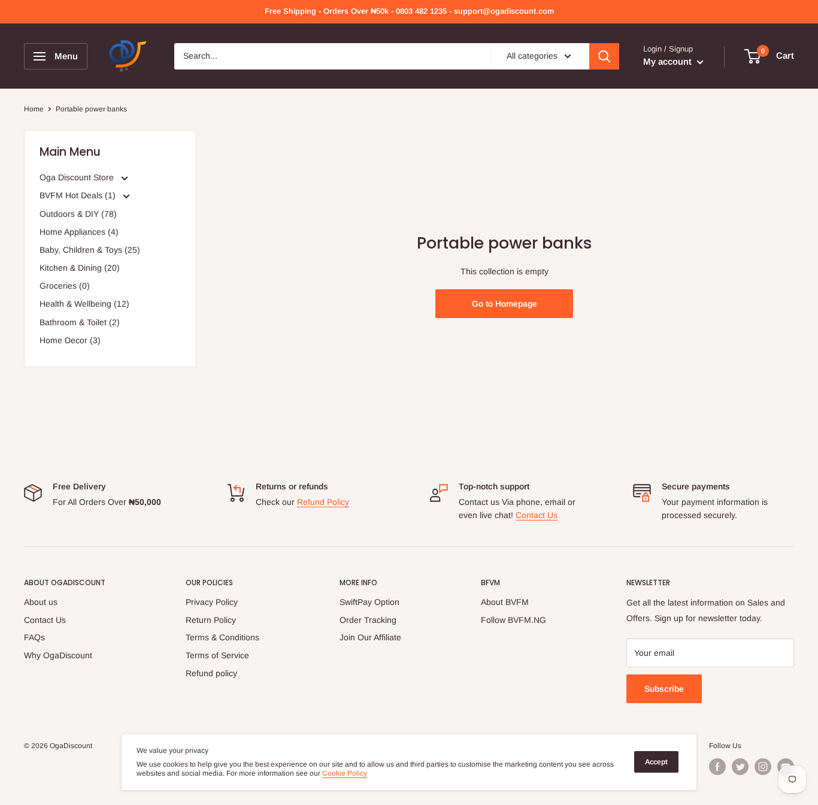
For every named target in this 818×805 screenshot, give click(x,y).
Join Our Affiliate (370, 637)
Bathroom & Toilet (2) (80, 322)
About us (40, 602)
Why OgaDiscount (58, 655)
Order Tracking (368, 620)
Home (34, 109)
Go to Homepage (504, 303)
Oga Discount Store (78, 177)
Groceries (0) (65, 285)
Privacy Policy (212, 602)
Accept (656, 762)
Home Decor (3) (70, 340)
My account (668, 61)
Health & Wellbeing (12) (84, 303)
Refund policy (211, 673)
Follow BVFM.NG (513, 620)
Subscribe (664, 689)
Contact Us (537, 515)
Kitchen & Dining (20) (80, 268)
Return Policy (211, 620)
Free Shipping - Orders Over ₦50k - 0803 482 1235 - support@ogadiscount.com (409, 11)
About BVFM (505, 602)
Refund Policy (323, 502)
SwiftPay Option (369, 602)
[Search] (604, 56)
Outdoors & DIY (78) (78, 214)
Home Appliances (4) (79, 232)
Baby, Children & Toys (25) (90, 250)
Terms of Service (217, 655)
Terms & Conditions (222, 637)
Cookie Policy (344, 773)
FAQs (34, 637)
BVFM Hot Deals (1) (79, 195)
